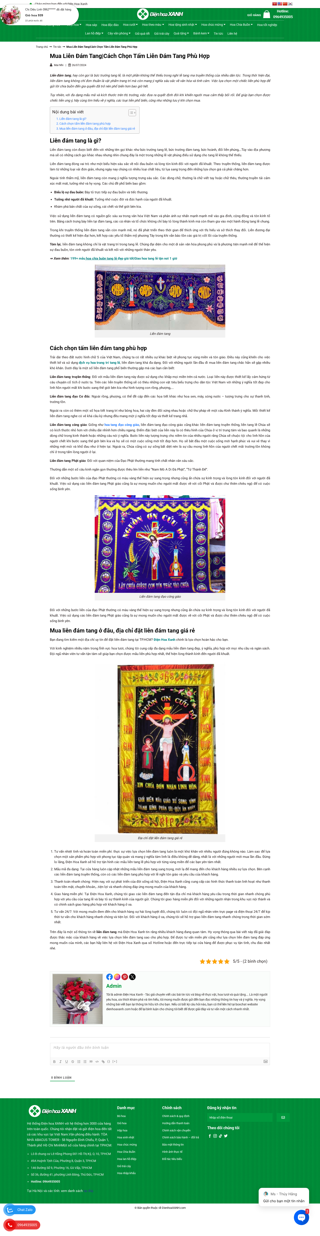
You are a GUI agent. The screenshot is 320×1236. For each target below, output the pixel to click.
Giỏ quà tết (142, 33)
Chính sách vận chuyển (176, 1130)
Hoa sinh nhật (125, 1137)
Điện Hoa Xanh (164, 640)
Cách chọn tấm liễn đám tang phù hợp (85, 123)
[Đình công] (73, 1061)
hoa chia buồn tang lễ (101, 258)
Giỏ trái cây (161, 33)
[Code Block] (97, 1061)
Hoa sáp (91, 25)
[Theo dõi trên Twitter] (225, 1136)
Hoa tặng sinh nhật (181, 24)
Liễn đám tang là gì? (72, 119)
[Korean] (290, 4)
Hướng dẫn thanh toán (175, 1123)
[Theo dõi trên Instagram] (215, 1136)
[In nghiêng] (60, 1061)
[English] (280, 4)
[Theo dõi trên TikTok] (220, 1136)
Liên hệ (232, 33)
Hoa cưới (129, 24)
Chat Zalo (24, 1210)
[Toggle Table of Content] (130, 112)
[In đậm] (54, 1061)
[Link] (103, 1061)
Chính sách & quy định (175, 1116)
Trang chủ (42, 46)
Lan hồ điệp (93, 33)
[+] (115, 1061)
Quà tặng (180, 33)
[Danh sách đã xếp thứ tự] (79, 1061)
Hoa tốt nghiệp (267, 25)
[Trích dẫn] (91, 1061)
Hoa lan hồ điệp (126, 1159)
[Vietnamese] (274, 4)
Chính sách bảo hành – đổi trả (180, 1137)
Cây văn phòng (118, 33)
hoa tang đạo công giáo (121, 425)
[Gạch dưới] (67, 1061)
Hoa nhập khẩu (126, 1173)
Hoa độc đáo (110, 25)
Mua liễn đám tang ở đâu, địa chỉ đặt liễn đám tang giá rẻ (97, 128)
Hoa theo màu (151, 24)
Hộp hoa (122, 1130)
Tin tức (218, 33)
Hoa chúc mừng (212, 24)
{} (108, 1061)
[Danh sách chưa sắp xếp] (85, 1061)
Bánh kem (200, 33)
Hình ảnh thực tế (172, 1151)
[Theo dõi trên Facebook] (210, 1136)
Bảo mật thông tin (173, 1144)
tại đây (88, 1191)
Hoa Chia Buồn (240, 24)
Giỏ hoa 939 (34, 15)
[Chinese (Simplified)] (285, 4)
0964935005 (27, 1225)
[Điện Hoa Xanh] (160, 14)
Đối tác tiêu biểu (172, 1159)
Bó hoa (121, 1116)
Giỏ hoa (121, 1123)
